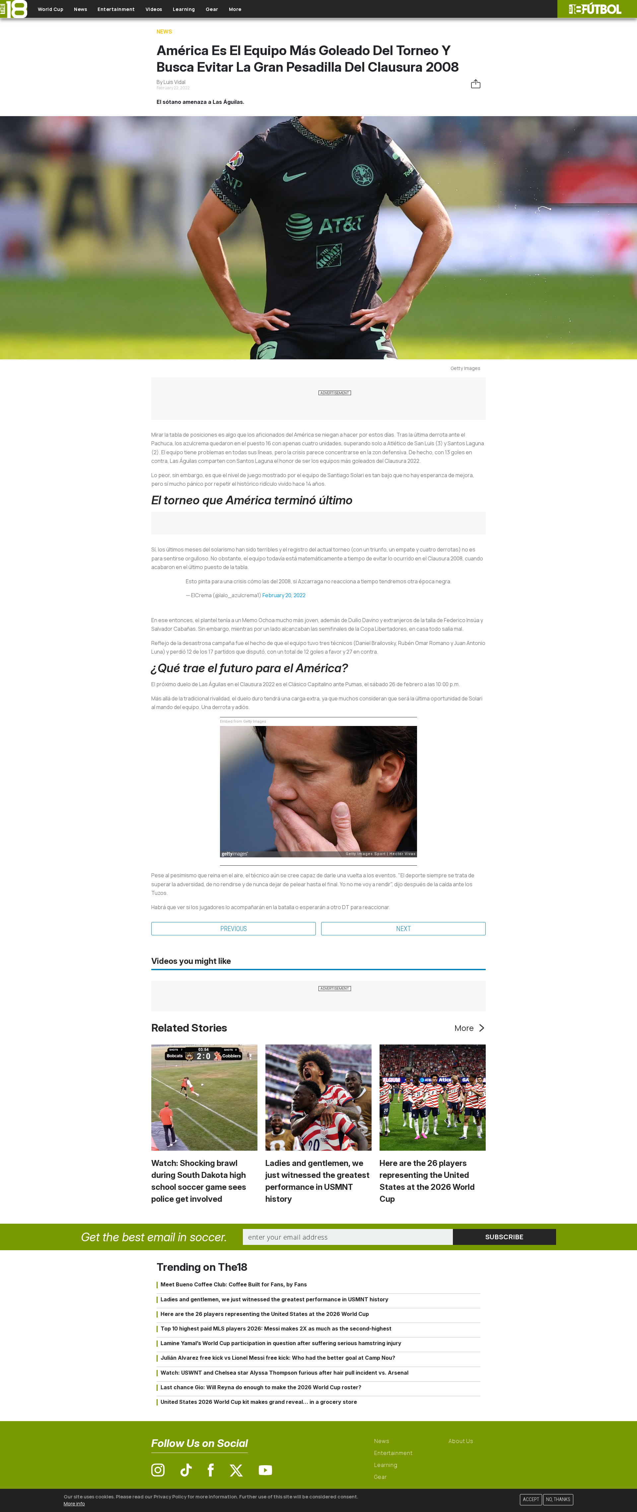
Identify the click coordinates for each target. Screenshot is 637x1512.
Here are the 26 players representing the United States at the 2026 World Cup (265, 1314)
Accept (531, 1499)
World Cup (51, 9)
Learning (184, 9)
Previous (233, 929)
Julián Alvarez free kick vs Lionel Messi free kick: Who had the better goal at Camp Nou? (278, 1357)
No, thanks (558, 1499)
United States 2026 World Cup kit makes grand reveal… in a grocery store (259, 1402)
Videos (154, 9)
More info (74, 1503)
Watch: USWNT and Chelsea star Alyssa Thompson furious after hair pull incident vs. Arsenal (284, 1372)
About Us (461, 1441)
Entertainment (116, 9)
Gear (212, 9)
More (235, 9)
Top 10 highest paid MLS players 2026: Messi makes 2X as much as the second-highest (276, 1328)
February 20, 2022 (284, 595)
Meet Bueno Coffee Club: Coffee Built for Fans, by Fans (234, 1284)
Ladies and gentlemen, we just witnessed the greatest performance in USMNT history (275, 1299)
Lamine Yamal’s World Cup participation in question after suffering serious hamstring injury (281, 1343)
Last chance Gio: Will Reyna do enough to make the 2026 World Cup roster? (261, 1387)
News (80, 9)
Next (403, 929)
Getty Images (465, 368)
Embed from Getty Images (243, 721)
